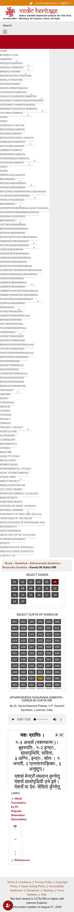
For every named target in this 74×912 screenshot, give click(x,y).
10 (38, 588)
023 (48, 640)
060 (57, 678)
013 (14, 634)
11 (46, 588)
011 (48, 628)
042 (57, 659)
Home (8, 563)
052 (40, 672)
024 (57, 640)
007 (14, 628)
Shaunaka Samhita (14, 567)
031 (14, 653)
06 (55, 581)
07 (14, 588)
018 (57, 634)
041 (48, 659)
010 (40, 628)
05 (47, 581)
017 (48, 634)
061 (14, 684)
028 (40, 646)
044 (23, 665)
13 (14, 594)
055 (14, 678)
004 (40, 621)
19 (14, 601)
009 (31, 628)
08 (22, 588)
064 (40, 684)
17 (47, 594)
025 (14, 646)
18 (55, 594)
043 (14, 665)
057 (31, 678)
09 (30, 588)
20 (22, 601)
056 (23, 678)
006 (57, 621)
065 (48, 684)
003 (31, 621)
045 (31, 665)
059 (48, 678)
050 (23, 672)
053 (48, 672)
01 (14, 581)
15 (30, 594)
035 (48, 653)
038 (23, 659)
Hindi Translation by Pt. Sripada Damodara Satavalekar (19, 809)
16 (38, 594)
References (22, 860)
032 (23, 653)
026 (23, 646)
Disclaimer (32, 890)
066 (57, 684)
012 (57, 628)
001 (14, 621)
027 (31, 646)
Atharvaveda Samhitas (45, 563)
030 (57, 646)
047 (48, 665)
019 (14, 640)
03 (30, 581)
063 (31, 684)
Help (44, 894)
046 (40, 665)
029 (48, 646)
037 (14, 659)
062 (23, 684)
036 (57, 653)
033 (31, 653)
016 (40, 634)
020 (23, 640)
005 (48, 621)
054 (57, 672)
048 (57, 665)
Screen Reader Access (47, 3)
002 (23, 621)
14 (22, 594)
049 (14, 672)
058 (40, 678)
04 (38, 581)
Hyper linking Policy (33, 886)
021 (31, 640)
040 (40, 659)
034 (40, 653)
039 (31, 659)
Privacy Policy (43, 882)
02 (22, 581)
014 (23, 634)
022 (40, 640)
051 (31, 672)
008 (23, 628)
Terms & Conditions (19, 882)
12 (54, 588)
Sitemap (48, 890)
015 (31, 634)
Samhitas (21, 563)
